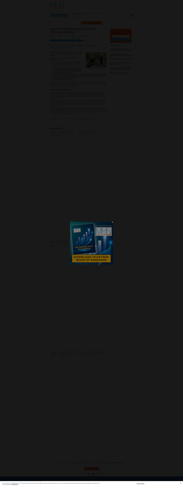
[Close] (180, 483)
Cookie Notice (14, 484)
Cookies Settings (140, 483)
